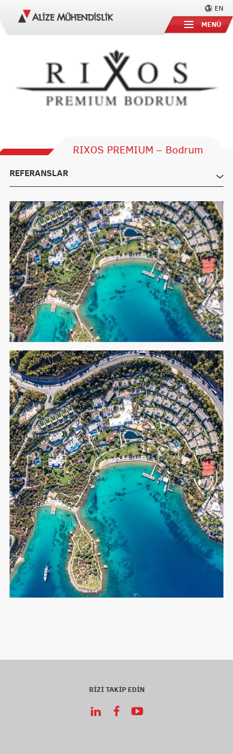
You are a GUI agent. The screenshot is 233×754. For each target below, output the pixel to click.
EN (218, 8)
